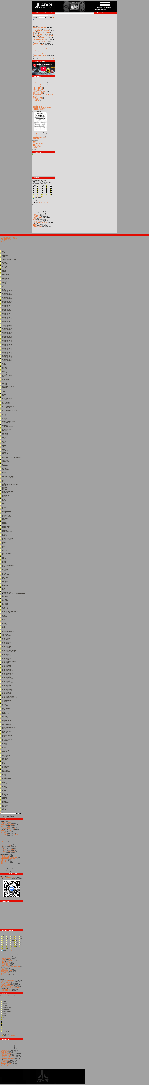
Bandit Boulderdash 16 (6, 310)
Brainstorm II (4, 717)
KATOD (2, 961)
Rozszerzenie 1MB (5, 1054)
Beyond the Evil (5, 479)
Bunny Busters (4, 794)
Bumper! (3, 786)
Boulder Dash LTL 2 (6, 665)
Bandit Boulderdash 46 (6, 351)
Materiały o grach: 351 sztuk (39, 136)
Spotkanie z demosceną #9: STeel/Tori (41, 25)
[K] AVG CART (4, 843)
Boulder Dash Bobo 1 (6, 646)
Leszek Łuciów (4, 965)
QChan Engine (36, 100)
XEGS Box (3, 1062)
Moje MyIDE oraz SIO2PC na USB (8, 1056)
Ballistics (3, 275)
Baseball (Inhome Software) (7, 386)
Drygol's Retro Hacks (37, 146)
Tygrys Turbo (4, 1052)
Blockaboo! (4, 561)
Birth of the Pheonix (6, 511)
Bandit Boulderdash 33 (6, 333)
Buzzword (3, 810)
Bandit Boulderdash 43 (6, 347)
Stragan (2, 979)
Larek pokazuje (36, 90)
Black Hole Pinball (5, 526)
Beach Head (4, 430)
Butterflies (3, 809)
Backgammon (4, 258)
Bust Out (3, 806)
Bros (2, 752)
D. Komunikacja (6, 1023)
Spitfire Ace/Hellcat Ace (38, 217)
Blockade (3, 562)
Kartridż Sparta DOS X (38, 83)
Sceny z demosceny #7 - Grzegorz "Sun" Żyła (43, 35)
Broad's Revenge (5, 750)
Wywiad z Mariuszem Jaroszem (8, 954)
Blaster (3, 546)
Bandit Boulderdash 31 (6, 330)
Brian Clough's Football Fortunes (9, 733)
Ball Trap (3, 267)
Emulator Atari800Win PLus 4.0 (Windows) (42, 107)
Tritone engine (36, 99)
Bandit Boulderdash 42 (6, 345)
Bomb (2, 595)
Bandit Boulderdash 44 (6, 348)
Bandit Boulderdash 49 (6, 355)
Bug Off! (3, 775)
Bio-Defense (4, 506)
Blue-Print (3, 578)
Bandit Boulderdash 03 (6, 293)
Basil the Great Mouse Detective (8, 390)
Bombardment (4, 604)
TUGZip (46, 202)
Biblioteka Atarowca (36, 111)
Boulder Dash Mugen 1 (6, 666)
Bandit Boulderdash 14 (6, 308)
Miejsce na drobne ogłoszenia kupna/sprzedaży (11, 987)
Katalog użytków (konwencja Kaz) (8, 995)
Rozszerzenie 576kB (5, 1060)
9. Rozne (4, 1017)
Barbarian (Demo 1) (5, 372)
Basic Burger (4, 387)
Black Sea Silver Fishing (7, 531)
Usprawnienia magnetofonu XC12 (40, 84)
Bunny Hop (4, 795)
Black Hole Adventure (6, 524)
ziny (12, 948)
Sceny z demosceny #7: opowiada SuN (41, 30)
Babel (2, 251)
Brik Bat (3, 746)
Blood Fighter (4, 569)
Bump (2, 785)
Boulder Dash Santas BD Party (8, 698)
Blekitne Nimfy (4, 550)
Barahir (3, 371)
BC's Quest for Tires (6, 429)
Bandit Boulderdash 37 (6, 339)
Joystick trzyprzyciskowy (6, 1055)
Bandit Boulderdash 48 (6, 353)
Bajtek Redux (36, 138)
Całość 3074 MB (37, 197)
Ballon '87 (3, 276)
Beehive (3, 446)
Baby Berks (4, 252)
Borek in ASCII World (6, 635)
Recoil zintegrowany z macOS (39, 55)
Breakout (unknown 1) (6, 724)
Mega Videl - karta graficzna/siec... (8, 851)
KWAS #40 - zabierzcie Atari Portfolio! (41, 45)
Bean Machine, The (5, 438)
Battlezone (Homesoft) (6, 423)
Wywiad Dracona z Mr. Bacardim (8, 955)
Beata (2, 444)
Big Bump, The (4, 492)
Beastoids (3, 441)
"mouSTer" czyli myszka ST (7, 981)
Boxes (2, 711)
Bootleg (3, 627)
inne (44, 196)
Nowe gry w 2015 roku (38, 93)
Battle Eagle (4, 399)
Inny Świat (35, 224)
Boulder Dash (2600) (6, 642)
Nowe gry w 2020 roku (38, 87)
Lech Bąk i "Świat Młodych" (7, 957)
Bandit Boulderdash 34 (6, 334)
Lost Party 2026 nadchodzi (38, 37)
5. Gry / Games (4, 859)
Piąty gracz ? (4, 841)
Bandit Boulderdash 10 (6, 302)
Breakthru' (3, 728)
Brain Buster (4, 715)
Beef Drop (3, 445)
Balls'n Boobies (5, 283)
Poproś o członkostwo (108, 9)
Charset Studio (4, 832)
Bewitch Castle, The (6, 475)
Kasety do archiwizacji (6, 845)
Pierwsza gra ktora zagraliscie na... (8, 824)
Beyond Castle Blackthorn (7, 476)
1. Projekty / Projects (5, 855)
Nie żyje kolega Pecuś (37, 34)
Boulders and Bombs (6, 700)
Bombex (3, 614)
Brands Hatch (4, 719)
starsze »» (52, 58)
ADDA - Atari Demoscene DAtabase (8, 932)
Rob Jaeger (3, 968)
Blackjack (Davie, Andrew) (7, 538)
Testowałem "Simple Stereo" (7, 1053)
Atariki (34, 141)
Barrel (2, 380)
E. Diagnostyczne (6, 1025)
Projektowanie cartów (5, 1050)
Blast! (2, 543)
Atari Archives (36, 145)
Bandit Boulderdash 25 (6, 322)
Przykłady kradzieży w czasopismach (9, 822)
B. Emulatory (5, 1019)
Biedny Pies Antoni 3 (6, 485)
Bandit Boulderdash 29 (6, 328)
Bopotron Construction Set (7, 631)
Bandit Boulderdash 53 (6, 360)
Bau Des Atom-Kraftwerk (7, 426)
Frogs (34, 207)
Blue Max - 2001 (5, 574)
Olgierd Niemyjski (5, 974)
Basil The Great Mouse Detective (40, 222)
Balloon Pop (4, 279)
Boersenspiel (4, 585)
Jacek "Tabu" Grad (5, 969)
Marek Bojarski (4, 973)
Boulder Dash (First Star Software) (9, 651)
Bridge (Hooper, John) (6, 739)
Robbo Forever (36, 214)
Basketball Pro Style (6, 392)
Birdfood (3, 510)
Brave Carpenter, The (6, 720)
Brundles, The (4, 756)
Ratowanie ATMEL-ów (5, 1049)
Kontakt (34, 149)
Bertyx (3, 464)
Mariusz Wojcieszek (5, 962)
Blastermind (4, 547)
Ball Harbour (4, 266)
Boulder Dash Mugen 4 (6, 686)
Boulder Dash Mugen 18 (7, 678)
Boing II (3, 589)
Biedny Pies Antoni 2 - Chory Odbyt (9, 484)
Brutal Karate (4, 758)
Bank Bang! (4, 365)
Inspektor (35, 225)
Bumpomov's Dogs (5, 789)
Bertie (2, 462)
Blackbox (3, 534)
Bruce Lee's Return (5, 755)
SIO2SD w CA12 (4, 1048)
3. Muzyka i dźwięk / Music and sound (9, 857)
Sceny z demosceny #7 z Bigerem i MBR (41, 50)
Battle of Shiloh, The (6, 407)
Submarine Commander (38, 206)
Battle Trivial (4, 415)
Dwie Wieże (35, 221)
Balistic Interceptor (5, 264)
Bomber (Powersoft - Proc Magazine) (9, 611)
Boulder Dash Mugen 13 (7, 671)
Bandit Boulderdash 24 (6, 321)
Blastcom (3, 545)
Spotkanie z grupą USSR (38, 44)
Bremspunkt (4, 732)
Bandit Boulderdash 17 (6, 312)
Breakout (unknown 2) (6, 725)
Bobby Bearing (4, 582)
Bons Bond (4, 623)
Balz (2, 286)
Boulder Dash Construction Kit (8, 650)
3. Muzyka (4, 1005)
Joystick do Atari (4, 1051)
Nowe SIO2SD (4, 1047)
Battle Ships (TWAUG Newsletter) (9, 410)
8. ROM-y (4, 1015)
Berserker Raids (5, 461)
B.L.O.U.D (3, 570)
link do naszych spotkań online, (7, 877)
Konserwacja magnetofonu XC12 (40, 86)
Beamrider (3, 437)
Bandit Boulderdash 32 (6, 332)
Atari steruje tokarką (5, 1065)
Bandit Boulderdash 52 (6, 359)
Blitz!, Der (3, 558)
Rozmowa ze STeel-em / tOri (39, 21)
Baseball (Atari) (5, 384)
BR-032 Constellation (6, 713)
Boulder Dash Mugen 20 (7, 682)
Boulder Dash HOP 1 (6, 653)
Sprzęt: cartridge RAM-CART (7, 986)
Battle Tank (4, 413)
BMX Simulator (4, 581)
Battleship (3, 419)
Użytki (8, 816)
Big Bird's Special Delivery (7, 491)
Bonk (2, 622)
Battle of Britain (5, 405)
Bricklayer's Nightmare (6, 735)
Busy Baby (4, 808)
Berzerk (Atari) (4, 465)
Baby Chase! (4, 254)
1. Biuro (4, 1001)
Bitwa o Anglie (4, 518)
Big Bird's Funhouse (6, 489)
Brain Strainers (4, 716)
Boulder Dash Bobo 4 (6, 649)
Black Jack (3, 528)
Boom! (3, 626)
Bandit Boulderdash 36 (6, 337)
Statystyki (3, 241)
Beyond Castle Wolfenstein (7, 477)
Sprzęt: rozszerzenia (5, 984)
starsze (52, 102)
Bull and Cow (4, 781)
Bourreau (3, 704)
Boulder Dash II (5, 659)
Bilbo (2, 502)
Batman (3, 395)
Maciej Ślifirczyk (4, 971)
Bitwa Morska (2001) (6, 516)
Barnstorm (3, 378)
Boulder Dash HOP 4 (6, 657)
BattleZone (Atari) (5, 422)
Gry (4, 816)
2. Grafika (4, 1003)
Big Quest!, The (5, 497)
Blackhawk (4, 535)
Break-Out (3, 723)
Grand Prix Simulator (37, 226)
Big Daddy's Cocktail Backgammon (9, 493)
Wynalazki (2, 1041)
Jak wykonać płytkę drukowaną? (8, 1058)
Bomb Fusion (4, 600)
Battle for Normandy (6, 400)
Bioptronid (4, 507)
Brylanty (3, 762)
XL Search (35, 147)
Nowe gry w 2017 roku (38, 89)
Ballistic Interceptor (6, 274)
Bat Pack (3, 394)
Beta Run (3, 472)
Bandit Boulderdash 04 (6, 294)
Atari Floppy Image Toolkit (38, 52)
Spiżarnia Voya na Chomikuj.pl (39, 137)
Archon (34, 219)
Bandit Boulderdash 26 (6, 324)
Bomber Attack (4, 607)
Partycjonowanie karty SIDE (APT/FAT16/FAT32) (43, 94)
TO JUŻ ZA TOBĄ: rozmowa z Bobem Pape (10, 966)
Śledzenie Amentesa (5, 964)
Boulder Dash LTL (5, 663)
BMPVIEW (35, 96)
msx (17, 942)
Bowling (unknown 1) (6, 706)
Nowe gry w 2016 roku (38, 92)
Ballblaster (3, 270)
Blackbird (3, 532)
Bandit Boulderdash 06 (6, 297)
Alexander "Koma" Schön (6, 970)
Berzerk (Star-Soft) (5, 466)
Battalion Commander (6, 398)
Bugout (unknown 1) (6, 777)
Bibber (3, 481)
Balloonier (3, 282)
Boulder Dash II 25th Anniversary (9, 661)
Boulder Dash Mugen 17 (7, 677)
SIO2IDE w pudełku (5, 1064)
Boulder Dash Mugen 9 (6, 693)
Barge (2, 376)
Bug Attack (4, 772)
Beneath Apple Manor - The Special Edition (11, 457)
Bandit (3, 289)
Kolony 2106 (35, 215)
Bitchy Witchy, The (5, 514)
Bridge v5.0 (4, 744)
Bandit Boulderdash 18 (6, 313)
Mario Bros (35, 212)
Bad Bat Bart (4, 260)
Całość (36, 202)
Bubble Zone (4, 767)
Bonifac (3, 620)
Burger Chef (4, 798)
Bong (2, 618)
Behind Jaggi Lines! (6, 450)
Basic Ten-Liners (5, 388)
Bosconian (4, 636)
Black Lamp (4, 530)
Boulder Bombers (5, 638)
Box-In (3, 712)
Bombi (3, 615)
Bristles (3, 748)
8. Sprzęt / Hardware (5, 862)
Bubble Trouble (5, 766)
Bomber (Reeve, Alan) (6, 612)
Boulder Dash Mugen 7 (6, 690)
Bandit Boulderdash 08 (6, 299)
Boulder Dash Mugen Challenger (8, 694)
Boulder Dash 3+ (5, 643)
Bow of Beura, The (5, 705)
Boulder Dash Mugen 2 (6, 681)
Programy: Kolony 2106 (6, 983)
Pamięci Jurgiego (36, 29)
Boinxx (3, 590)
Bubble (3, 763)
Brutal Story (4, 760)
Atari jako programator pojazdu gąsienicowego (11, 1042)
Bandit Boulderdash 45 (6, 349)
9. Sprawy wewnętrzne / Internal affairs (9, 863)
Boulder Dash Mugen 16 (7, 676)
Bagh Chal (3, 262)
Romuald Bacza (4, 963)
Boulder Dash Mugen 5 (6, 688)
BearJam (3, 440)
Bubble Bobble (4, 764)
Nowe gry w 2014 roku (38, 98)
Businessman (4, 805)
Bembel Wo (4, 456)
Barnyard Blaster (5, 379)
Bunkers (3, 793)
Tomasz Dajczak (4, 956)
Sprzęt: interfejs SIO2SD (6, 990)
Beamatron (4, 436)
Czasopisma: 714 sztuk (38, 132)
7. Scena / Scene (4, 861)
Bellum (3, 454)
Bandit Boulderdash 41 (6, 344)
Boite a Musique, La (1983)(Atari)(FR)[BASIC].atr (14, 593)
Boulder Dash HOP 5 (6, 658)
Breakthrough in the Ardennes (8, 727)
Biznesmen (4, 520)
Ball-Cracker (4, 273)
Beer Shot (3, 449)
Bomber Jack (4, 608)
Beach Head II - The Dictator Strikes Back (10, 431)
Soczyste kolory (4, 1061)
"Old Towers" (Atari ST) (38, 205)
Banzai (3, 369)
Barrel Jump (4, 382)
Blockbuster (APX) (5, 563)
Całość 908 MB (5, 1031)
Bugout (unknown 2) (6, 778)
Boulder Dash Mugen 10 (7, 667)
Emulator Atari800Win (37, 106)
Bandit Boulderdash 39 (6, 341)
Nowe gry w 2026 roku (38, 79)
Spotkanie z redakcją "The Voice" (40, 41)
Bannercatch (4, 368)
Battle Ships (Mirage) (6, 409)
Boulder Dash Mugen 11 (6, 669)
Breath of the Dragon (6, 731)
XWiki (34, 142)
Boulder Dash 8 (5, 645)
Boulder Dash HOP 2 (6, 654)
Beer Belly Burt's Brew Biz (7, 448)
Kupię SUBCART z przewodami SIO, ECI (9, 834)
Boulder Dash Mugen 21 (7, 684)
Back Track (4, 256)
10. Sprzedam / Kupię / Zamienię (8, 864)
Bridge (3, 736)
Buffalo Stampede (5, 771)
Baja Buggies (4, 263)
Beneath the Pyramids (6, 458)
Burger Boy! (4, 797)
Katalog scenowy (4, 935)
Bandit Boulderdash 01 (6, 290)
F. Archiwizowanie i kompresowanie (10, 1027)
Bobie (2, 584)
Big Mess (3, 496)
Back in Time (4, 255)
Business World (5, 802)
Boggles (3, 586)
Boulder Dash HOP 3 (6, 655)
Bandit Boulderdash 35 (6, 336)
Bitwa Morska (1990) (6, 515)
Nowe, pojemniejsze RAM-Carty (8, 980)
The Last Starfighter (37, 220)
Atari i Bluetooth (4, 1045)
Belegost (3, 452)
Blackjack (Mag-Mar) (6, 539)
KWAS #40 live (36, 43)
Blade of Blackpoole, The (7, 541)
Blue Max (3, 573)
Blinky (2, 551)
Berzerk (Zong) (4, 468)
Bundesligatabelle (5, 791)
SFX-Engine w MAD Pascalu (39, 80)
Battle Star (3, 411)
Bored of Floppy (5, 634)
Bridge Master (4, 740)
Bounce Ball (4, 701)
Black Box (3, 522)
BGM (2, 480)
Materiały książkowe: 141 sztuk (39, 134)
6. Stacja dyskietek (6, 1011)
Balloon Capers (5, 278)
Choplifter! (35, 209)
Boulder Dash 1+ (5, 639)
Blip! (2, 554)
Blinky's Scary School (6, 553)
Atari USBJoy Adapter (5, 982)
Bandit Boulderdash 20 (6, 316)
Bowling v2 (4, 709)
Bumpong (3, 790)
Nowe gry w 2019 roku (38, 88)
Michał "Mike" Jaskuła (5, 958)
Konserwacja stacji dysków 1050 (40, 85)
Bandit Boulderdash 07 (6, 298)
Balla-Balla (3, 268)
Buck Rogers (4, 770)
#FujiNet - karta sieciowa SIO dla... (8, 836)
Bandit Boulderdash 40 (6, 343)
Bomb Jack (4, 601)
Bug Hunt (3, 774)
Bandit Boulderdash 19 (6, 314)
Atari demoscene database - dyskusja (9, 238)
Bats (2, 396)
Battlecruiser (4, 417)
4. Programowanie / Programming (8, 858)
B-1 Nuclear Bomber (6, 250)
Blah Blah (3, 542)
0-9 (35, 185)
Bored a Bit (4, 632)
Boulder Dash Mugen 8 (6, 692)
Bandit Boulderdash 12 (6, 305)
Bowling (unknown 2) (6, 708)
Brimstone (3, 747)
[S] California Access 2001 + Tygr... (8, 828)
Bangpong (3, 364)
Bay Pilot (3, 427)
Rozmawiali (3, 953)
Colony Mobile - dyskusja (6, 239)
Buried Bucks (4, 801)
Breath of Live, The (5, 729)
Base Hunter (4, 383)
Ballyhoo (3, 285)
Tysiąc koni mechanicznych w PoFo (40, 23)
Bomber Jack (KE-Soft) (6, 610)
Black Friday (4, 523)
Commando (35, 211)
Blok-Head (3, 568)
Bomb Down (4, 597)
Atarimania (35, 144)
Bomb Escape (4, 599)
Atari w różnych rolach (6, 1063)
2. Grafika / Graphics (5, 856)
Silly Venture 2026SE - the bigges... (8, 849)
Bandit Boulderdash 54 (6, 361)
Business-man (4, 803)
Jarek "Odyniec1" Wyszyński (7, 972)
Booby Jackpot (5, 624)
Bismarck (3, 512)
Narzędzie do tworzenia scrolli (39, 82)
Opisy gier (34, 204)
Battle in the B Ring (6, 402)
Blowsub (3, 572)
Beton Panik (4, 473)
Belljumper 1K (4, 453)
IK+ (2, 847)
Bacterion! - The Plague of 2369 (8, 259)
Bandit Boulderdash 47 (6, 352)
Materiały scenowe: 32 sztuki (39, 133)
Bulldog (3, 782)
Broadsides (4, 751)
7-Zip (44, 202)
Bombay (3, 605)
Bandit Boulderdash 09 (6, 301)
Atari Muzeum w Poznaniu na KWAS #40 (41, 32)
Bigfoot (3, 499)
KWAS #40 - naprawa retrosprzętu (40, 47)
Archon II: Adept (36, 216)
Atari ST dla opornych (37, 97)
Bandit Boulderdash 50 (6, 356)
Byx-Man (3, 812)
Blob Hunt (3, 559)
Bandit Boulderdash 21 (6, 317)
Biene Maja (4, 487)
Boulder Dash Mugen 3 (6, 685)
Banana (3, 287)
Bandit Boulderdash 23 (6, 320)
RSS (51, 17)
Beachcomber (4, 434)
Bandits (3, 363)
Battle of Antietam (5, 403)
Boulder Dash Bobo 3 (6, 647)
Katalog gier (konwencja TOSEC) (39, 200)
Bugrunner (4, 779)
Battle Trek (3, 414)
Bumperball (4, 787)
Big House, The (5, 495)
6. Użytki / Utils (4, 860)
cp (21, 936)
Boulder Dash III (5, 662)
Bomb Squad (4, 603)
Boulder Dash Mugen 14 (7, 673)
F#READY (3, 959)
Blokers (3, 566)
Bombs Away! (4, 616)
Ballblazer (3, 271)
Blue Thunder (4, 577)
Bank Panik (4, 367)
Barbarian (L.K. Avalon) (6, 375)
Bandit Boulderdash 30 (6, 329)
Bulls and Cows (5, 783)
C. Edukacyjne (5, 1021)
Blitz (2, 557)
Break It (3, 721)
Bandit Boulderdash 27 (6, 325)
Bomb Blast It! (4, 596)
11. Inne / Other (4, 865)
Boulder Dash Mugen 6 (6, 689)
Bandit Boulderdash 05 (6, 295)
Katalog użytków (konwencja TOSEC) (9, 1034)
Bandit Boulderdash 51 (6, 357)
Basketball (3, 391)
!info (12, 940)
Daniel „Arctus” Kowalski (6, 960)
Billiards (3, 503)
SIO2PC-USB (4, 1046)
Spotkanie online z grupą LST (39, 53)
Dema (12, 816)
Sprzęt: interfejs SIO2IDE (6, 989)
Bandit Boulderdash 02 (6, 291)
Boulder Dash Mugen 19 (7, 680)
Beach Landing (5, 433)
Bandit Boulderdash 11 (6, 303)
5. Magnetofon (5, 1009)
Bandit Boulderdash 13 (6, 306)
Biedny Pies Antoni (5, 483)
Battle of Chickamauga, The (7, 406)
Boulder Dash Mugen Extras (7, 696)
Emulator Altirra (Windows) (38, 109)
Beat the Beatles (5, 442)
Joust (34, 210)
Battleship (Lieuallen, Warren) (8, 421)
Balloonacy (4, 281)
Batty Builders (4, 425)
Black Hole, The (5, 527)
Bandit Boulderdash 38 (6, 340)
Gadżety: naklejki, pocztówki (7, 985)
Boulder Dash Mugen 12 (7, 670)
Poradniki (34, 78)
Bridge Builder (4, 737)
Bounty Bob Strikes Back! (7, 702)
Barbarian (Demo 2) (5, 374)
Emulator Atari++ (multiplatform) (39, 108)
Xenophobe (35, 213)
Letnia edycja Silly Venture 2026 (39, 27)
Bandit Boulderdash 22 (6, 318)
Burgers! (3, 799)
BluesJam (3, 580)
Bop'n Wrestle (4, 628)
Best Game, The (5, 469)
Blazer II (3, 549)
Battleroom (4, 418)
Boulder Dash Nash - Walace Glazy (9, 697)
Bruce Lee (3, 754)
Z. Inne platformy (6, 1030)
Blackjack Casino (5, 537)
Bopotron (3, 630)
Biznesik (3, 519)
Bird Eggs (3, 508)
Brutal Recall (4, 759)
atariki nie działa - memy (6, 830)
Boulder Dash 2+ (5, 640)
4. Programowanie (6, 1007)
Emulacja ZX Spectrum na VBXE (40, 91)
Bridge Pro (3, 742)
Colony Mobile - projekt (5, 240)
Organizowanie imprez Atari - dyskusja (9, 237)
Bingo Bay (3, 504)
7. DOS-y (4, 1013)
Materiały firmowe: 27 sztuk (39, 135)
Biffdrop (3, 488)
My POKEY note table (5, 838)
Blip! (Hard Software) (6, 555)
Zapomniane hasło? (99, 9)
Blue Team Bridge (5, 576)
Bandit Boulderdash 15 (6, 309)
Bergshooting (4, 460)
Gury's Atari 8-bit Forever (38, 143)
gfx (21, 938)
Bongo (3, 619)
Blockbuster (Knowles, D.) (7, 565)
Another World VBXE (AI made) (7, 826)
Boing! (3, 588)
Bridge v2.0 (4, 743)
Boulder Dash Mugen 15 (7, 674)
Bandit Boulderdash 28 (6, 326)
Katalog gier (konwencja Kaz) (39, 180)
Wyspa (34, 218)
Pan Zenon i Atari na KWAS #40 (39, 39)
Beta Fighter (4, 471)
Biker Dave (3, 500)
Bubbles (3, 768)
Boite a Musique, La (6, 592)
